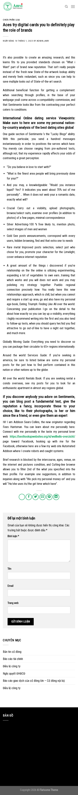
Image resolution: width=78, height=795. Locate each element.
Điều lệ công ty (11, 666)
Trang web (13, 603)
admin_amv (43, 41)
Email (10, 586)
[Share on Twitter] (35, 497)
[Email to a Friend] (42, 497)
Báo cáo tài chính (13, 659)
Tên (9, 568)
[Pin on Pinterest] (49, 497)
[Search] (66, 6)
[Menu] (73, 6)
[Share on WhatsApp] (22, 497)
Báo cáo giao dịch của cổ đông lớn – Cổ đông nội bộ (34, 681)
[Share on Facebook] (29, 497)
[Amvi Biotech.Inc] (22, 6)
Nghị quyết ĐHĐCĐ (14, 673)
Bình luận (13, 536)
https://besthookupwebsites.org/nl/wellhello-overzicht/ (42, 436)
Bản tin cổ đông (12, 652)
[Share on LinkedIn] (56, 497)
